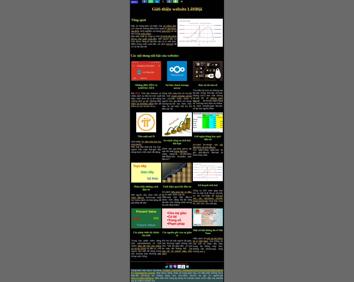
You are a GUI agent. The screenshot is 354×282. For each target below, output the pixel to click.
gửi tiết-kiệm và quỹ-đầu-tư (208, 145)
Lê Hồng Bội (169, 26)
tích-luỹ (169, 44)
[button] (144, 1)
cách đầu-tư (137, 197)
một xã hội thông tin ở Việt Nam (208, 239)
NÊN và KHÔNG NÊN (142, 103)
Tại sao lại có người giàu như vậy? (177, 251)
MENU (134, 2)
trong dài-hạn (180, 151)
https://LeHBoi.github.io (142, 278)
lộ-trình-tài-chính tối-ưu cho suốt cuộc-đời (154, 37)
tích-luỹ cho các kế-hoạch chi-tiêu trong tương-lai (208, 198)
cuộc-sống (146, 33)
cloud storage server (181, 96)
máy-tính (166, 31)
